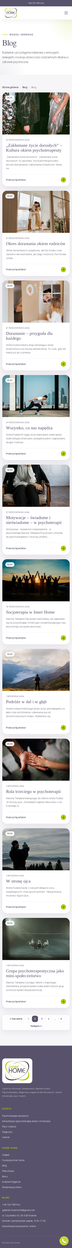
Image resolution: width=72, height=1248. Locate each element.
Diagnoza (7, 1131)
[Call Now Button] (64, 1240)
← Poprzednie (16, 1018)
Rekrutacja (8, 1170)
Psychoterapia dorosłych (15, 1115)
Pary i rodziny (9, 1126)
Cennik (6, 1137)
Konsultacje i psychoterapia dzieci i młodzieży (26, 1121)
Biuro (5, 1176)
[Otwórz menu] (66, 13)
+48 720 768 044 (36, 3)
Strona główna (10, 87)
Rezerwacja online (11, 1187)
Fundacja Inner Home (13, 1160)
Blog (24, 87)
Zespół (6, 1154)
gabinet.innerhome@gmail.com (18, 1210)
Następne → (36, 1026)
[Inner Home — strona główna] (11, 12)
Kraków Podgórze (11, 1181)
